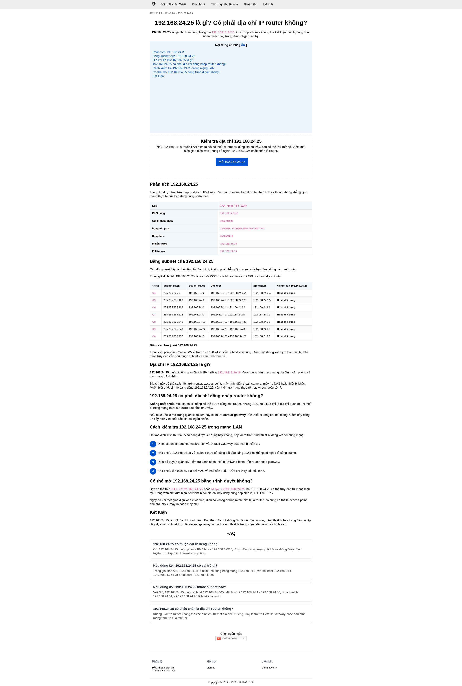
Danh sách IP (269, 667)
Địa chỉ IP (198, 4)
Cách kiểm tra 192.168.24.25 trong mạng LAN (183, 68)
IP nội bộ (170, 13)
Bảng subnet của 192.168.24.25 (174, 56)
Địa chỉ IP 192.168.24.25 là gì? (173, 60)
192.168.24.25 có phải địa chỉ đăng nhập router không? (189, 64)
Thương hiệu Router (224, 4)
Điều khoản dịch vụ (163, 667)
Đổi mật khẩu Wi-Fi (173, 4)
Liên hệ (268, 4)
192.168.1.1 (156, 13)
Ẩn (243, 45)
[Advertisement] (231, 105)
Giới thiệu (250, 4)
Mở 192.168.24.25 (232, 162)
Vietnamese (229, 638)
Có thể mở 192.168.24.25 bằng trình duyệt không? (186, 72)
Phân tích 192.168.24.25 (169, 52)
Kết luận (158, 76)
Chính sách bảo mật (163, 670)
